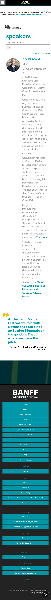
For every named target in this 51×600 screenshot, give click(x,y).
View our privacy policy (41, 594)
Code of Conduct (26, 460)
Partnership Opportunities (25, 543)
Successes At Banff (25, 435)
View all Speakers (42, 53)
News (25, 419)
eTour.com (41, 237)
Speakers (25, 488)
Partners (25, 538)
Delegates (25, 503)
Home (26, 404)
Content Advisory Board (25, 430)
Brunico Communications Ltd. (40, 592)
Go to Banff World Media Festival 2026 (32, 15)
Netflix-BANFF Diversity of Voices (25, 522)
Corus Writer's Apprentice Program (25, 527)
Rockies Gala (25, 568)
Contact (25, 450)
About (25, 409)
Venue (25, 471)
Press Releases (25, 445)
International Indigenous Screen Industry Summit (25, 498)
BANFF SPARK (25, 517)
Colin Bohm (31, 59)
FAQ (25, 455)
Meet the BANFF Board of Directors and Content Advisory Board (33, 289)
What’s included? (25, 414)
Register (25, 557)
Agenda (25, 482)
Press (26, 440)
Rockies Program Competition (25, 573)
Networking (25, 493)
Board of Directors (25, 424)
